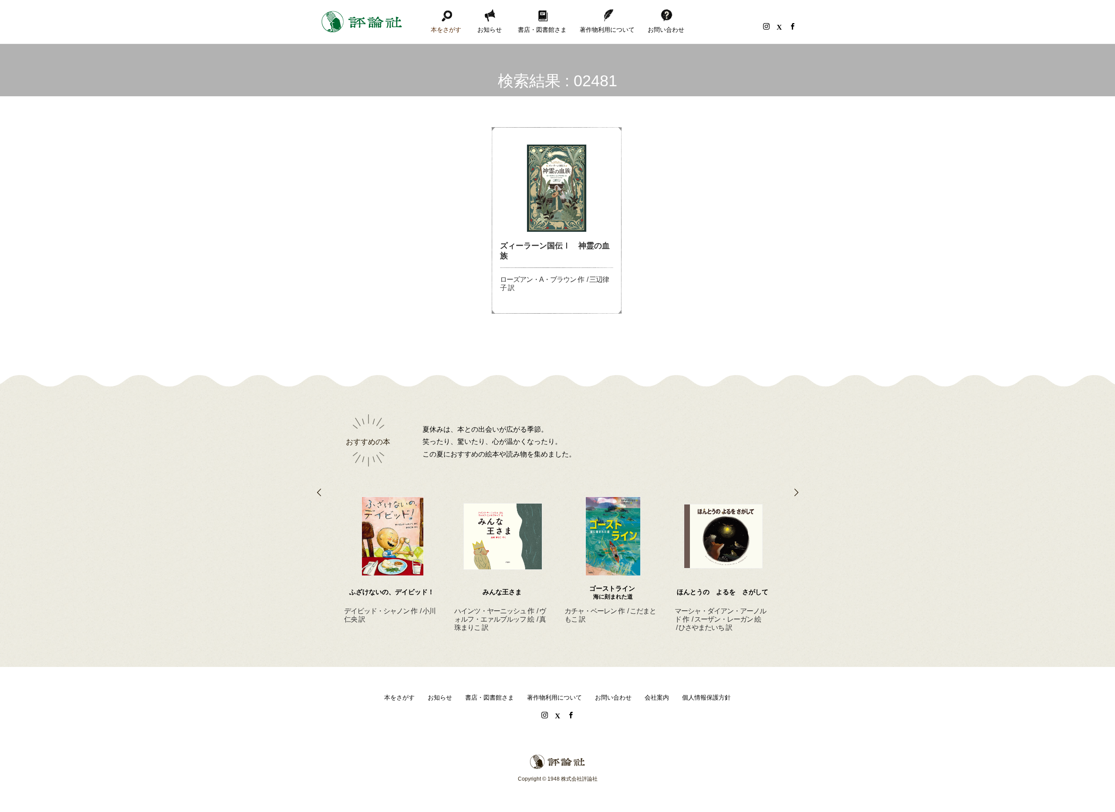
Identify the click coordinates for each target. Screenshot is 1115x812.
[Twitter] (779, 26)
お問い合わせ (666, 29)
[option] (392, 549)
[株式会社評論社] (361, 22)
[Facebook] (792, 26)
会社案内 (657, 697)
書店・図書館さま (542, 29)
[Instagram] (766, 26)
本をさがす (446, 29)
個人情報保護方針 (706, 697)
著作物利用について (607, 29)
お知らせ (489, 29)
